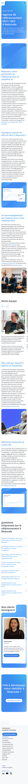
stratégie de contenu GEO (12, 406)
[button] (3, 306)
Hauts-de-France (17, 265)
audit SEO (14, 245)
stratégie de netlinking (9, 485)
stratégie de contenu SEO (8, 263)
